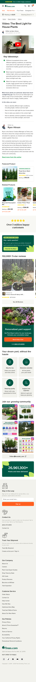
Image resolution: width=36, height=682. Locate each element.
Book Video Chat (18, 339)
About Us (5, 563)
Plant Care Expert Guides (9, 570)
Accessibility (6, 634)
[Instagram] (4, 659)
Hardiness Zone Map (8, 607)
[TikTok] (8, 659)
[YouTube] (17, 659)
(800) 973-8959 (19, 344)
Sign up (18, 504)
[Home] (10, 6)
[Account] (28, 6)
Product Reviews (7, 579)
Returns (4, 628)
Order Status (6, 594)
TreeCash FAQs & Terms (9, 610)
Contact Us (5, 528)
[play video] (18, 44)
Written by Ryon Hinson (12, 31)
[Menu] (3, 6)
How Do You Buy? (10, 248)
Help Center (6, 600)
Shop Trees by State (8, 573)
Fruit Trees (20, 10)
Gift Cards (5, 576)
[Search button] (25, 6)
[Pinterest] (22, 659)
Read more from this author (11, 157)
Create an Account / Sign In (10, 551)
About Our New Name (9, 613)
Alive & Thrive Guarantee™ (10, 625)
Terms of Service (7, 631)
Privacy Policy (6, 622)
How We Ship (6, 604)
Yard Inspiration (7, 585)
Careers (4, 566)
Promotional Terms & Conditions (12, 641)
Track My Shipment (8, 548)
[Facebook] (13, 659)
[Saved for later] (14, 189)
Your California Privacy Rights (11, 638)
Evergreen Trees (30, 10)
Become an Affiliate (8, 582)
